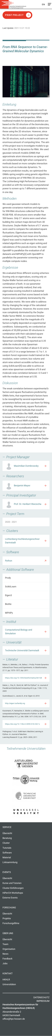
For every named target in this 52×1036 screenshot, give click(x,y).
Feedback (7, 958)
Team (5, 944)
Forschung (9, 907)
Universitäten (9, 984)
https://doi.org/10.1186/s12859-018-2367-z (22, 724)
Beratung (7, 838)
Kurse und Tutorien (12, 883)
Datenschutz (41, 997)
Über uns (8, 933)
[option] (26, 81)
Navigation (49, 5)
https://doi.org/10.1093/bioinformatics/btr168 (23, 678)
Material (7, 857)
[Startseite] (14, 4)
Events (7, 872)
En (43, 4)
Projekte (7, 918)
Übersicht (7, 833)
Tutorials (7, 848)
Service (7, 827)
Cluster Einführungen (13, 888)
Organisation (9, 949)
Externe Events (10, 897)
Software (7, 852)
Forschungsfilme (11, 923)
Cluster (6, 843)
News (5, 954)
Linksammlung (10, 862)
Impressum (42, 1001)
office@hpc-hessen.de (14, 1019)
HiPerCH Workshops (13, 893)
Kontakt (8, 973)
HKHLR (6, 979)
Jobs (5, 963)
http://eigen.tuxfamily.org (15, 703)
